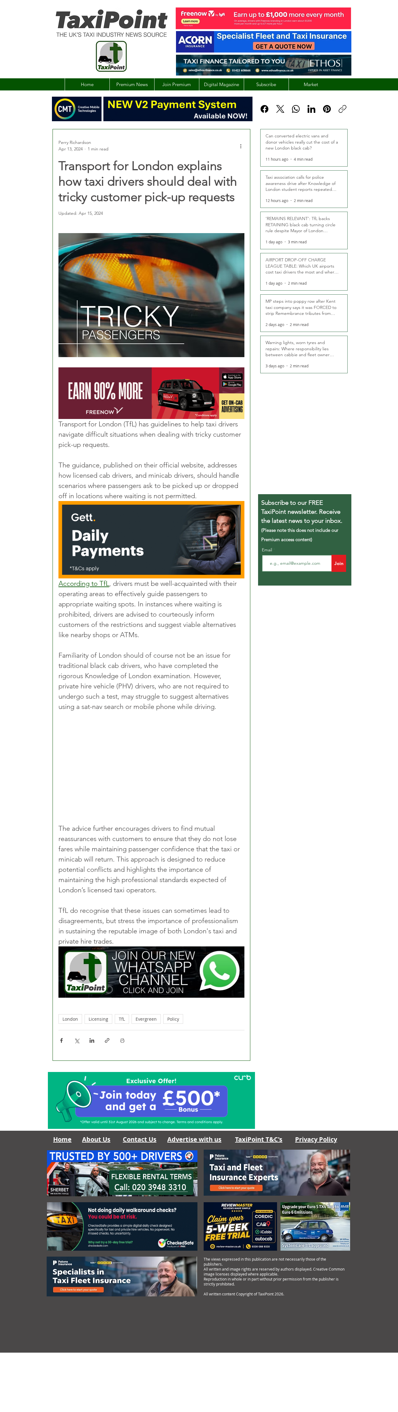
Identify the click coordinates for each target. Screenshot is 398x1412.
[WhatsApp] (296, 109)
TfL (122, 1019)
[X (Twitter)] (280, 109)
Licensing (98, 1019)
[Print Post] (122, 1040)
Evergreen (146, 1019)
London (70, 1019)
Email (267, 550)
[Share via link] (107, 1040)
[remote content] (151, 767)
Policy (173, 1019)
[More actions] (240, 145)
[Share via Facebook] (61, 1040)
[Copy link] (342, 109)
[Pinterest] (327, 109)
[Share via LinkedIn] (92, 1040)
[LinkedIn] (311, 109)
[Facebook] (264, 109)
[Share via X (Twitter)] (77, 1040)
